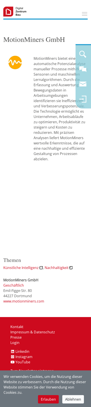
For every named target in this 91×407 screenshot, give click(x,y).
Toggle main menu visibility (85, 14)
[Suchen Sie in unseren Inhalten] (82, 56)
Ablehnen (73, 399)
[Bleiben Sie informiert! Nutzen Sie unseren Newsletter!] (82, 86)
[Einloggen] (82, 101)
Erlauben (48, 399)
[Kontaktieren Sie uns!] (82, 71)
